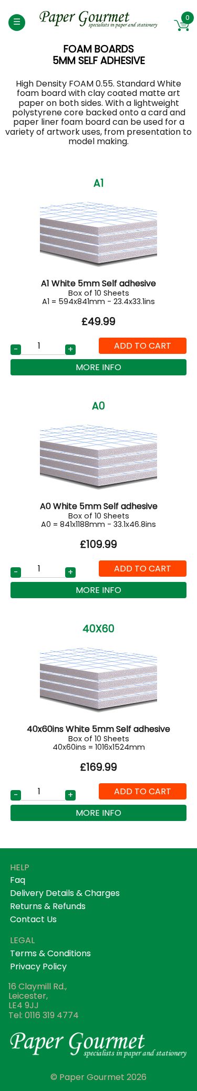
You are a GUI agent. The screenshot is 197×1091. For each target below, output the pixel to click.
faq (17, 880)
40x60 (98, 629)
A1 (99, 183)
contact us (33, 919)
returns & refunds (48, 906)
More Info (98, 367)
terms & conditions (50, 953)
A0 (98, 406)
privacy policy (38, 966)
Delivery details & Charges (65, 893)
